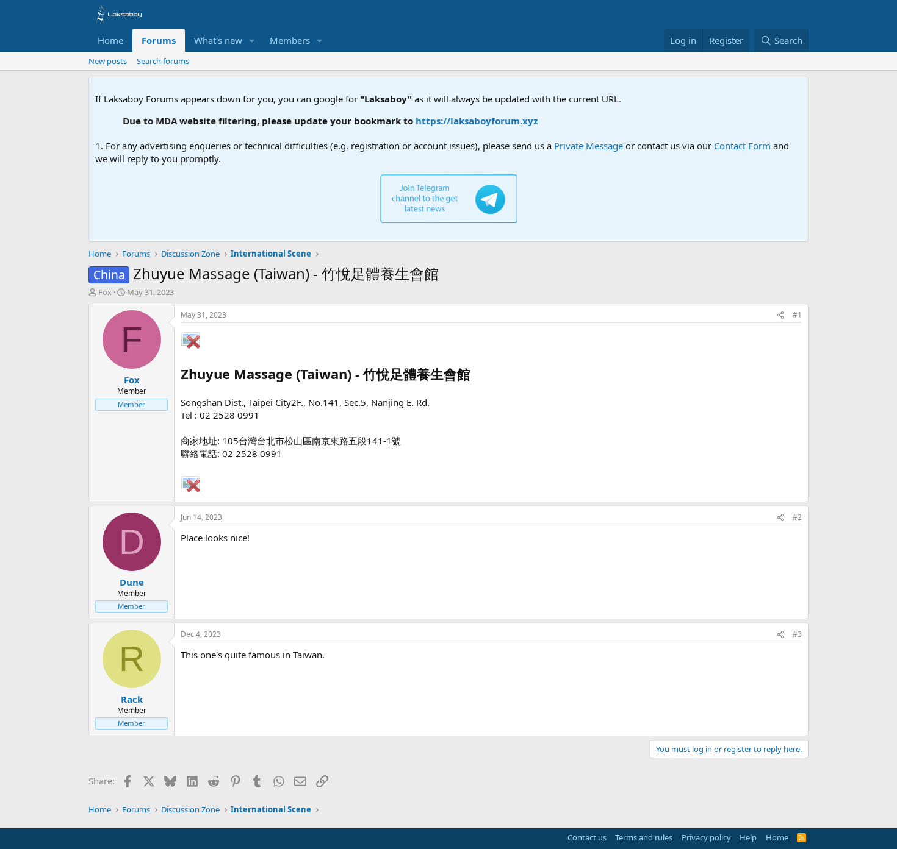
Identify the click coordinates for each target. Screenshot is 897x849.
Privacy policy (706, 837)
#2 (797, 517)
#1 (797, 315)
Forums (159, 40)
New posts (107, 60)
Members (290, 40)
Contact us (587, 837)
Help (748, 837)
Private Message (588, 146)
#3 (797, 634)
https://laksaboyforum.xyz (465, 121)
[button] (252, 40)
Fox (105, 291)
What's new (218, 40)
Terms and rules (643, 837)
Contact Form (742, 146)
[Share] (780, 315)
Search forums (163, 60)
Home (110, 40)
